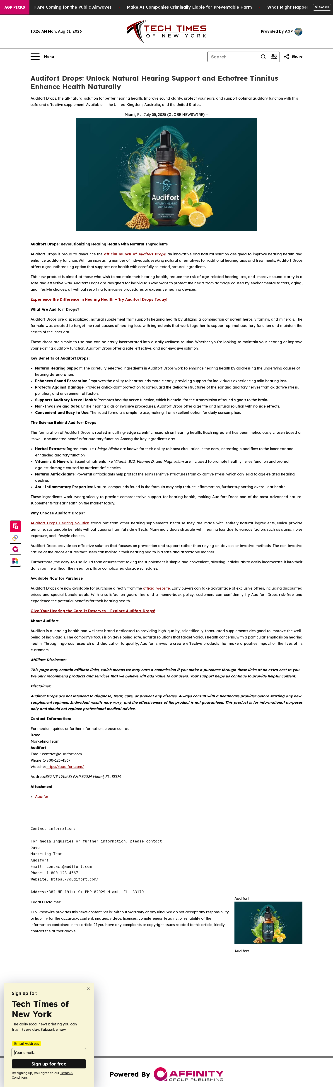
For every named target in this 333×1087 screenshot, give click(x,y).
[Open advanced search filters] (274, 56)
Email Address (26, 1043)
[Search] (263, 56)
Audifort (42, 796)
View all (322, 7)
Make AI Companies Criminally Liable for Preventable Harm (189, 7)
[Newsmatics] (15, 560)
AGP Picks (15, 7)
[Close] (88, 988)
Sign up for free (48, 1064)
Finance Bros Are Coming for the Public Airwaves (60, 7)
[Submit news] (15, 526)
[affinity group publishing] (15, 549)
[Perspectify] (15, 538)
